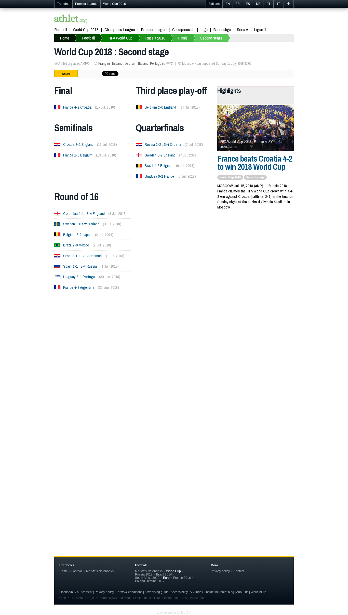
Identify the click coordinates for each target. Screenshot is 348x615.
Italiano (143, 63)
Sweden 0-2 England (160, 155)
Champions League (119, 29)
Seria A (242, 29)
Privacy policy (220, 571)
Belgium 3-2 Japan (77, 234)
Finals (183, 38)
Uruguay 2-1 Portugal (79, 276)
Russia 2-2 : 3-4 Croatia (163, 144)
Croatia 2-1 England (78, 144)
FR (238, 4)
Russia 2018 (155, 38)
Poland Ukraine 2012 (150, 581)
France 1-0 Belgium (77, 155)
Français (104, 63)
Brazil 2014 (164, 574)
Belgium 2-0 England (160, 107)
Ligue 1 (260, 29)
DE (258, 4)
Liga (204, 29)
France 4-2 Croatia (77, 107)
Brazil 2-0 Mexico (76, 245)
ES (248, 4)
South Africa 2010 (147, 577)
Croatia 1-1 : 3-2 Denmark (82, 255)
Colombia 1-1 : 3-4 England (84, 213)
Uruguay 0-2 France (159, 176)
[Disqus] (174, 460)
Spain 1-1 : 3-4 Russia (80, 266)
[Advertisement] (174, 345)
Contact (238, 571)
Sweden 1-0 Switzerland (81, 224)
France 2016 (182, 577)
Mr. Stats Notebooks (100, 571)
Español (117, 63)
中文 (169, 63)
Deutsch (131, 63)
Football (60, 29)
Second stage (211, 38)
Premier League (86, 4)
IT (278, 4)
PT (268, 4)
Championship (183, 29)
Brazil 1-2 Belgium (158, 165)
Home (64, 38)
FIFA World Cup (120, 38)
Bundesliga (222, 29)
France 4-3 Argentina (78, 287)
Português (157, 63)
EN (227, 4)
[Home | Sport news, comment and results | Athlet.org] (70, 19)
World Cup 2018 (114, 4)
